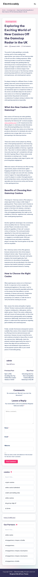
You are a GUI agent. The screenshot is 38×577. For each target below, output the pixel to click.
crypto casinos (9, 482)
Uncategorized (11, 21)
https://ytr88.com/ (9, 517)
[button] (10, 364)
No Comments (27, 46)
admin (9, 361)
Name (7, 428)
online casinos (9, 498)
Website (7, 445)
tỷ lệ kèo (7, 508)
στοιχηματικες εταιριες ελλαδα (15, 540)
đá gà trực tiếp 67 (10, 503)
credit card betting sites (12, 493)
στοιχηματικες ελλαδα (12, 561)
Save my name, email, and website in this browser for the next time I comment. (18, 455)
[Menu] (35, 3)
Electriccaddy (11, 3)
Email (7, 437)
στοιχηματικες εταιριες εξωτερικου (16, 550)
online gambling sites (10, 123)
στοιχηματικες (9, 545)
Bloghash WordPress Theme (19, 574)
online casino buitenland (12, 487)
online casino (9, 535)
